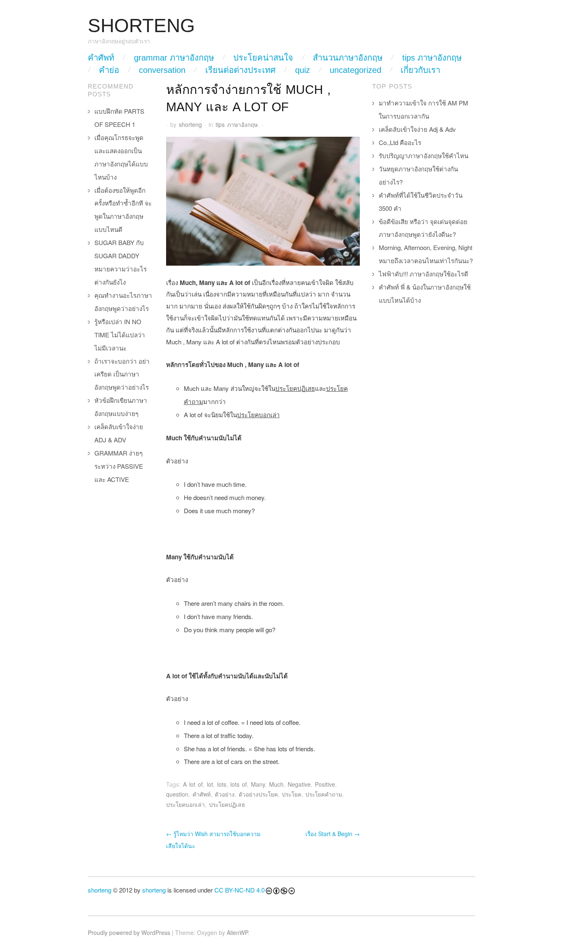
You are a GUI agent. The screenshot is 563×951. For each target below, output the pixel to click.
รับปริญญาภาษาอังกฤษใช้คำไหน (423, 155)
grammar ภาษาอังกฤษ (174, 58)
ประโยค (291, 794)
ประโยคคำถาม (323, 794)
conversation (162, 70)
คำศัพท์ (101, 58)
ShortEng (141, 25)
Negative (299, 784)
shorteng (190, 124)
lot (210, 784)
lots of (238, 784)
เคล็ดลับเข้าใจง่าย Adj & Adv (417, 129)
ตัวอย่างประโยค (258, 794)
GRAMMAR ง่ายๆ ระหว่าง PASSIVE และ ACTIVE (118, 466)
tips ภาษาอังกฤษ (432, 58)
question (177, 794)
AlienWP (237, 932)
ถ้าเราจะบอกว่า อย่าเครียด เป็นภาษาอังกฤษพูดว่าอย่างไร (122, 374)
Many (258, 784)
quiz (302, 70)
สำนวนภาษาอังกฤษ (347, 58)
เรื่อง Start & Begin (332, 833)
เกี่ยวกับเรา (420, 70)
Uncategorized (355, 70)
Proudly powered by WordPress (129, 932)
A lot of (193, 784)
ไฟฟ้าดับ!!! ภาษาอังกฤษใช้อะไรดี (423, 273)
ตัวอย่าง (225, 794)
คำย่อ (109, 70)
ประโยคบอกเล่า (185, 804)
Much (276, 784)
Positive (325, 784)
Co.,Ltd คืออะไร (400, 142)
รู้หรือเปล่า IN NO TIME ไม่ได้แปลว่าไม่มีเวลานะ (119, 334)
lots (221, 784)
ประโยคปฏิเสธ (227, 804)
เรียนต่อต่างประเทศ (240, 70)
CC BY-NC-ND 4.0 (239, 890)
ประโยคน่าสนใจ (263, 58)
